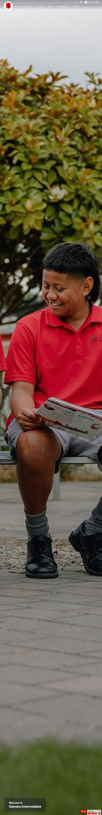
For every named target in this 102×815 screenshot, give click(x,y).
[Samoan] (89, 813)
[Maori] (92, 813)
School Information (63, 6)
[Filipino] (98, 813)
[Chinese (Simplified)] (95, 813)
